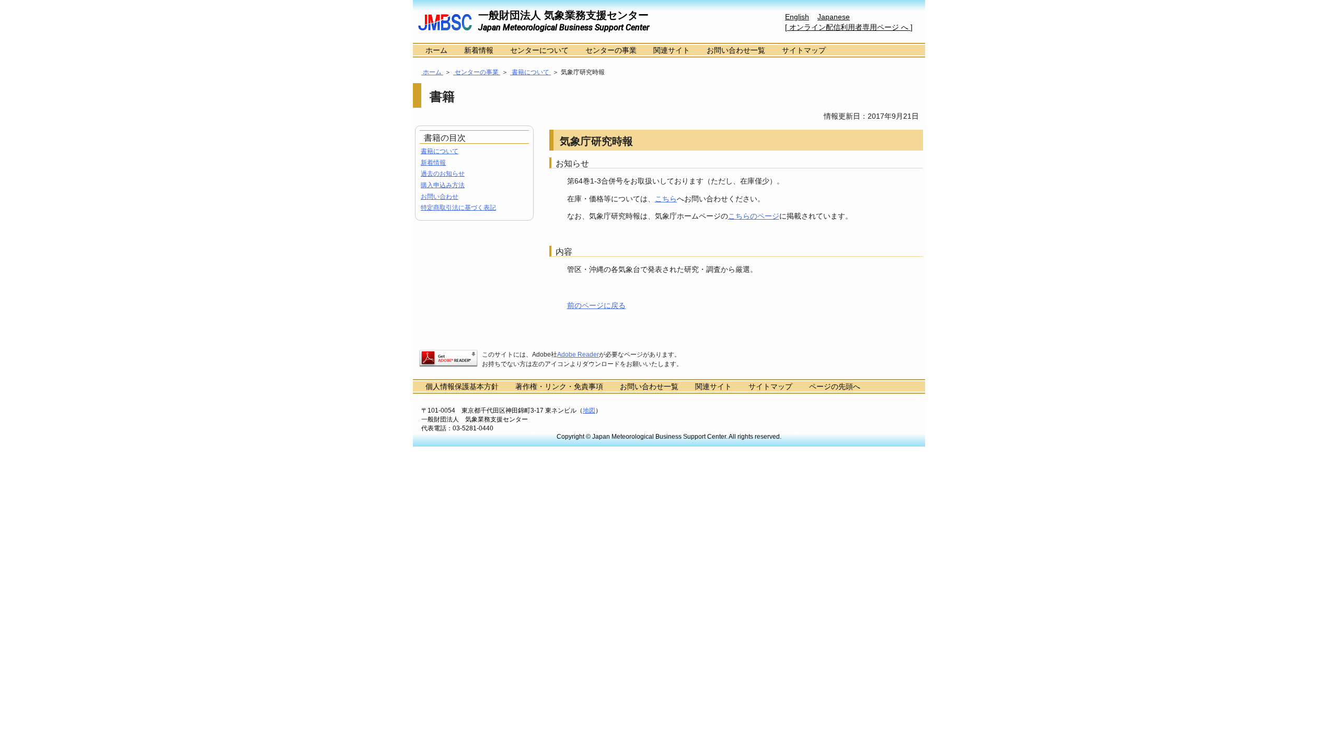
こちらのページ (753, 216)
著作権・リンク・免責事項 (559, 386)
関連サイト (671, 50)
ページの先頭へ (834, 386)
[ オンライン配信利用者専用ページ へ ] (849, 27)
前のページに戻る (596, 305)
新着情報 (478, 50)
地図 (589, 410)
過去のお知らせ (443, 173)
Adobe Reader (578, 354)
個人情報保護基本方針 (462, 386)
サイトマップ (804, 50)
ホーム (436, 50)
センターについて (539, 50)
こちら (666, 199)
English (797, 17)
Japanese (833, 17)
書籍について (530, 72)
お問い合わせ (439, 196)
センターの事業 (611, 50)
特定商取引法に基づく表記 (458, 207)
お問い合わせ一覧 (736, 50)
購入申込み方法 (443, 185)
